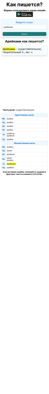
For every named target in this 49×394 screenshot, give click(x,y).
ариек (9, 150)
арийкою (11, 133)
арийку (10, 130)
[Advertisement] (24, 82)
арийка (10, 119)
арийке (10, 126)
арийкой (10, 135)
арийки (10, 122)
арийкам (11, 154)
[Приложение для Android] (24, 16)
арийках (10, 167)
